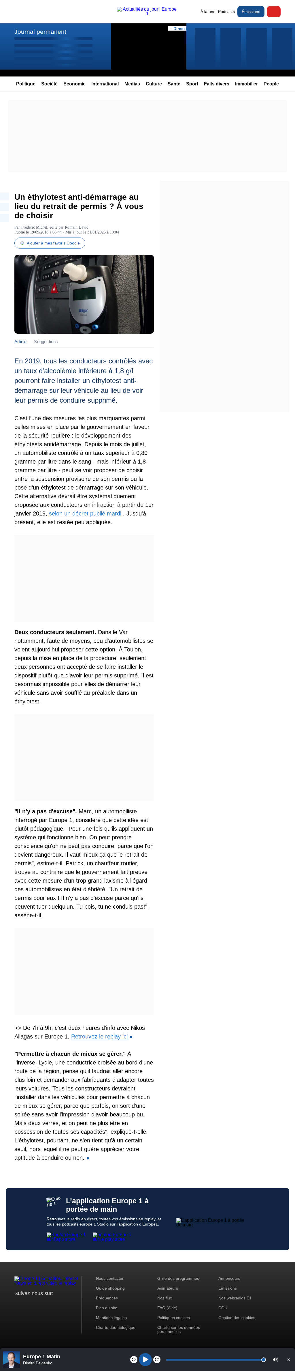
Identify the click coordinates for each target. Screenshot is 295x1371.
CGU (222, 1307)
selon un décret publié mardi (85, 513)
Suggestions (46, 341)
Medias (132, 83)
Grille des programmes (178, 1278)
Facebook (37, 1304)
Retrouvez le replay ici (99, 1036)
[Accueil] (147, 13)
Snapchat (57, 1304)
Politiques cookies (173, 1317)
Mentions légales (111, 1317)
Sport (192, 83)
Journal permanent (40, 31)
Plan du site (106, 1307)
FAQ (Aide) (167, 1307)
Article (20, 341)
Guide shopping (110, 1288)
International (105, 83)
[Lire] (145, 1359)
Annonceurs (229, 1278)
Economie (74, 83)
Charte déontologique (115, 1327)
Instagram (27, 1304)
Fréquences (107, 1298)
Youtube (47, 1304)
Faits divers (216, 83)
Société (49, 83)
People (271, 83)
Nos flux (164, 1298)
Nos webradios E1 (234, 1298)
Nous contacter (110, 1278)
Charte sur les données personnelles (178, 1329)
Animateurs (167, 1288)
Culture (154, 83)
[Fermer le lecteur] (288, 1359)
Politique (25, 83)
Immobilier (246, 83)
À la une (208, 11)
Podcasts (226, 11)
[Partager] (4, 196)
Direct (274, 11)
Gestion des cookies (236, 1317)
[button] (275, 1359)
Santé (174, 83)
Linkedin (67, 1304)
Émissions (251, 11)
